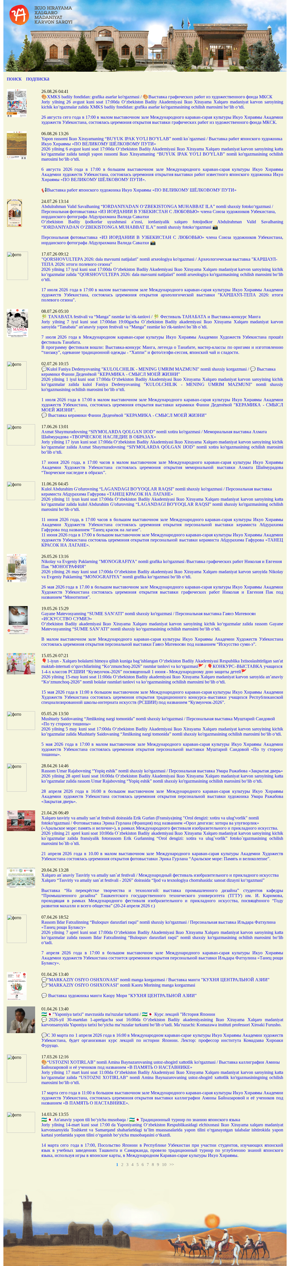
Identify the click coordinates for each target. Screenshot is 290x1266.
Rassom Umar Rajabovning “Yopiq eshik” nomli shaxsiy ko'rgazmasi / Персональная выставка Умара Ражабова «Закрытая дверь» (162, 770)
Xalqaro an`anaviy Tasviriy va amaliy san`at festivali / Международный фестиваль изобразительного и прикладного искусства (160, 875)
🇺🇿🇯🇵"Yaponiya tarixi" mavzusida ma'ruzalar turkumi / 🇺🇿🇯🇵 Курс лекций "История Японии (128, 1014)
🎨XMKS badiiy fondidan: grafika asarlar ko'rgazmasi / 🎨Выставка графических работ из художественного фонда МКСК (156, 96)
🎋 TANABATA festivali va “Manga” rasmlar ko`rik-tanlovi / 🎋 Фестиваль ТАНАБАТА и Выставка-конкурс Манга (151, 316)
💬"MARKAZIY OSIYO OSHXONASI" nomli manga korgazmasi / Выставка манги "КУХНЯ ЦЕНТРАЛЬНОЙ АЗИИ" (155, 979)
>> (171, 1164)
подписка (37, 78)
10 (164, 1164)
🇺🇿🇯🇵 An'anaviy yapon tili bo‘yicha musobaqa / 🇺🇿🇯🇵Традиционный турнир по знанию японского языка (140, 1119)
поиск (14, 78)
